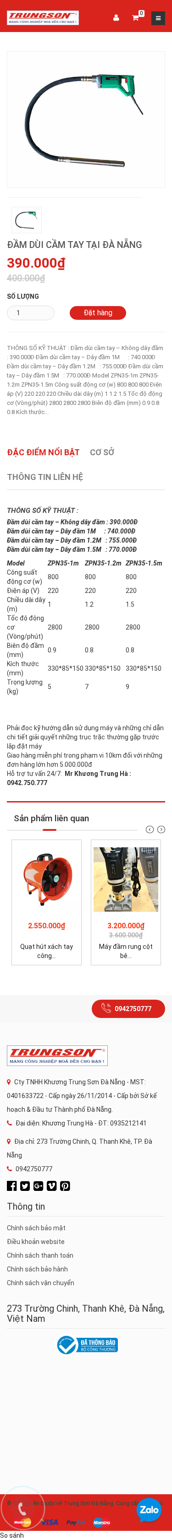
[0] (135, 18)
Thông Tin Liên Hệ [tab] (45, 477)
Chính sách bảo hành (37, 1269)
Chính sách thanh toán (40, 1255)
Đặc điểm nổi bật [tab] (43, 452)
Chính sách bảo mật (36, 1228)
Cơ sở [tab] (102, 452)
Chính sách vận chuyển (40, 1283)
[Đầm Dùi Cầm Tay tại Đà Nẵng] (86, 119)
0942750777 (133, 1008)
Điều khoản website (36, 1241)
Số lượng (23, 296)
